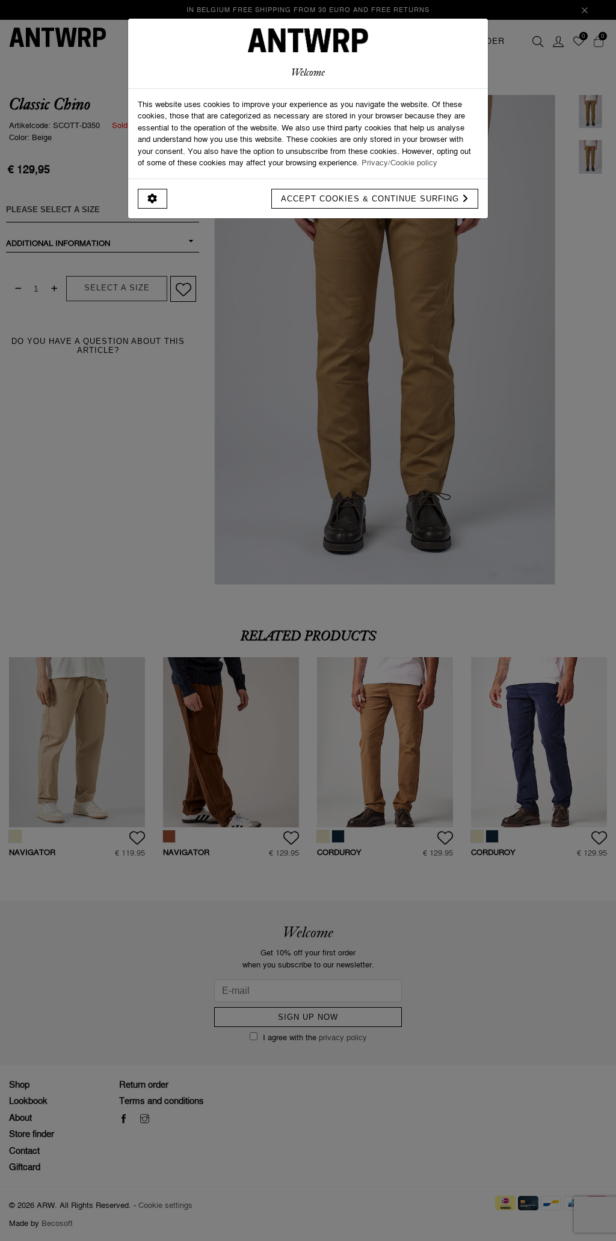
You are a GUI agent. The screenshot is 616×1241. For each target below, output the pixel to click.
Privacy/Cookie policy (399, 162)
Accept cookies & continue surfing (371, 198)
